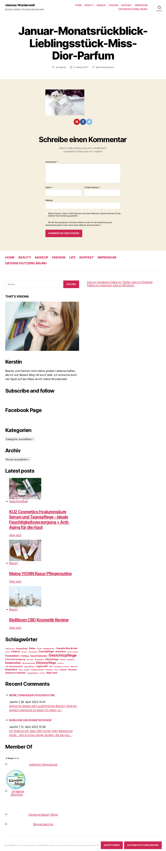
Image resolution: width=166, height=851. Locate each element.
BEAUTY (89, 5)
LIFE (72, 257)
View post (15, 535)
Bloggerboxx (48, 648)
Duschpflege (46, 651)
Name (49, 187)
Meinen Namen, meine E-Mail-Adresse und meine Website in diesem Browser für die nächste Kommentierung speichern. (84, 214)
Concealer (32, 652)
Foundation (12, 655)
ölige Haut (51, 672)
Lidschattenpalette (14, 666)
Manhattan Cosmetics (61, 667)
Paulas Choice (37, 670)
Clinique (24, 652)
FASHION (113, 5)
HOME (78, 5)
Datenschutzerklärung (142, 845)
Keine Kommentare (105, 67)
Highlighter (71, 660)
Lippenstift (42, 666)
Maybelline (11, 669)
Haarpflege (51, 659)
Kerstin (63, 67)
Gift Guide (29, 660)
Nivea (20, 670)
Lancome (60, 663)
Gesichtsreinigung (15, 659)
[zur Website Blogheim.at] (42, 758)
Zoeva (42, 673)
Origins (27, 670)
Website (49, 200)
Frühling (25, 656)
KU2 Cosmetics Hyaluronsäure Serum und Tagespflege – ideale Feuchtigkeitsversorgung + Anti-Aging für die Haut (39, 519)
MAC (51, 667)
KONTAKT (127, 5)
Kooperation (13, 662)
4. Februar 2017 (81, 67)
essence (60, 651)
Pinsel (56, 670)
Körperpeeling (28, 663)
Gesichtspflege (18, 501)
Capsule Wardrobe (67, 648)
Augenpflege (22, 648)
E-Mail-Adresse (92, 187)
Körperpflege (46, 663)
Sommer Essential (15, 672)
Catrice (15, 651)
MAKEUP (101, 5)
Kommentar (51, 162)
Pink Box (49, 670)
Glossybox (39, 659)
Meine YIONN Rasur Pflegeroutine (40, 573)
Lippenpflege (29, 667)
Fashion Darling (72, 652)
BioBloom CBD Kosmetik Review (39, 619)
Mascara (74, 666)
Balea (32, 648)
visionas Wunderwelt (20, 5)
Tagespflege (32, 673)
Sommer (72, 669)
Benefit (39, 649)
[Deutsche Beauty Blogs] (42, 814)
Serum (63, 669)
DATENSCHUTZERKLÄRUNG (132, 9)
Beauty (13, 563)
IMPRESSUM (141, 5)
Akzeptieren (112, 845)
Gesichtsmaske (38, 655)
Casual (7, 652)
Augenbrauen (10, 649)
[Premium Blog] (42, 824)
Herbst (63, 659)
